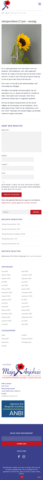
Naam (4, 156)
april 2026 (25, 271)
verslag (4, 346)
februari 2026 (6, 275)
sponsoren (5, 342)
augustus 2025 (26, 278)
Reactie (6, 130)
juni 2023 (25, 321)
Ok (22, 477)
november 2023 (27, 313)
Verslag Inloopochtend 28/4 (11, 229)
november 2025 (27, 275)
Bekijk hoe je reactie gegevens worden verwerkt (19, 203)
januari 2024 (26, 310)
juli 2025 (4, 282)
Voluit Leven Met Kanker (33, 256)
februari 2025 (6, 289)
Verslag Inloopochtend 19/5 (11, 224)
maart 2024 (25, 306)
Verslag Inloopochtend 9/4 (10, 243)
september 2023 (27, 317)
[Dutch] (39, 477)
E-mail (5, 164)
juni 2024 (5, 303)
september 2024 (27, 296)
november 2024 (27, 292)
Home (3, 13)
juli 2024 (24, 299)
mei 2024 (25, 303)
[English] (40, 477)
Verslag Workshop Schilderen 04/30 (13, 234)
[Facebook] (19, 456)
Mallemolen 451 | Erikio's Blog (12, 256)
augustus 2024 (6, 299)
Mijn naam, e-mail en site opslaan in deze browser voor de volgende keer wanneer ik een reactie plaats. (21, 187)
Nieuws (7, 13)
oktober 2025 (6, 278)
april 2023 (25, 324)
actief (3, 335)
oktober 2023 (6, 317)
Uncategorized (26, 342)
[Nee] (40, 472)
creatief (24, 335)
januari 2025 (26, 289)
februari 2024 (6, 310)
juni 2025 (25, 282)
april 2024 (5, 306)
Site (3, 173)
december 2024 (7, 292)
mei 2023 (5, 324)
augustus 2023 (6, 321)
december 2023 (7, 313)
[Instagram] (23, 456)
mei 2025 (5, 285)
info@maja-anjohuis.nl (9, 396)
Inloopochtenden (27, 338)
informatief (5, 338)
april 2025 (25, 285)
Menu (39, 4)
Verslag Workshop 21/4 (9, 239)
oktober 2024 (6, 296)
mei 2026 (5, 271)
